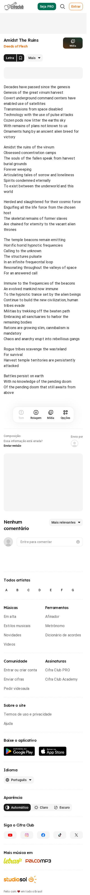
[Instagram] (26, 835)
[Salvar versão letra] (20, 58)
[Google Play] (19, 751)
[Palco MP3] (38, 861)
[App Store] (53, 751)
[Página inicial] (14, 6)
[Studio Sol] (20, 879)
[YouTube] (10, 835)
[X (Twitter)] (76, 835)
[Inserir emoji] (78, 542)
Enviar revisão (12, 445)
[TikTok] (59, 835)
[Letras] (13, 861)
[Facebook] (43, 835)
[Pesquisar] (62, 6)
